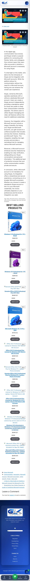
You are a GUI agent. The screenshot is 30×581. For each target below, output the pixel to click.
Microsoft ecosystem (13, 476)
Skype (9, 479)
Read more (15, 439)
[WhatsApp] (15, 576)
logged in (12, 495)
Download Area (15, 541)
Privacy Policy (15, 543)
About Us (15, 559)
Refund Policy (15, 546)
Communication (8, 474)
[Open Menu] (26, 3)
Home (15, 556)
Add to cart (15, 244)
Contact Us (15, 561)
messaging (16, 474)
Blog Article (15, 538)
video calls (14, 479)
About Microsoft (8, 472)
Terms (15, 548)
